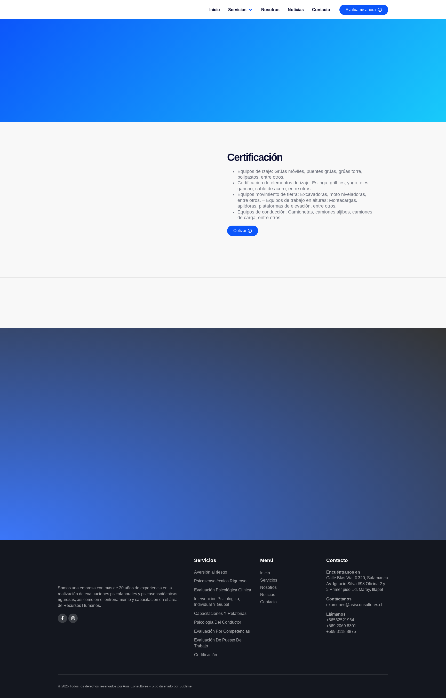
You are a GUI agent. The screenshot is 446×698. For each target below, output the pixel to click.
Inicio (265, 573)
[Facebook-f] (62, 618)
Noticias (267, 594)
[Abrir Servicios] (250, 9)
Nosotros (268, 587)
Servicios (268, 580)
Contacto (268, 602)
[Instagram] (73, 618)
